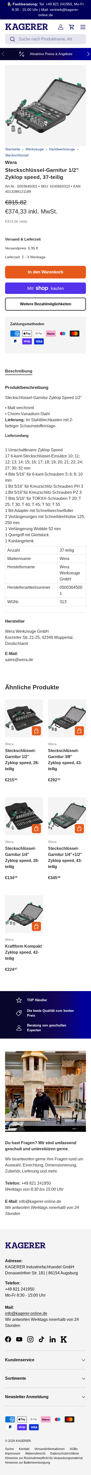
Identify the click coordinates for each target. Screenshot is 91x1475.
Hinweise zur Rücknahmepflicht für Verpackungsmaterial (44, 1458)
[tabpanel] (45, 522)
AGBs (74, 1449)
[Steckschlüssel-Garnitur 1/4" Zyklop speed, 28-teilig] (24, 816)
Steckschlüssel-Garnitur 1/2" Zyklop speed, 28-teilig (22, 759)
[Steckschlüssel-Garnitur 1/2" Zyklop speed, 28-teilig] (24, 718)
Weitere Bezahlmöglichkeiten (45, 304)
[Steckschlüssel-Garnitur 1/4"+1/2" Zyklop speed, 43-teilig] (67, 816)
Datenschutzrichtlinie (64, 1453)
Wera (11, 162)
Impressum (12, 1453)
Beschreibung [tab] (18, 371)
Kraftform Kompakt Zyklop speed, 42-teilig (23, 952)
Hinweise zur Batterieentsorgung (27, 1462)
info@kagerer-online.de (26, 1313)
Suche (9, 1449)
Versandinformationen (49, 1449)
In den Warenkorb (45, 272)
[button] (71, 27)
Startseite (12, 149)
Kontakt (24, 1449)
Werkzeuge (35, 149)
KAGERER (23, 1441)
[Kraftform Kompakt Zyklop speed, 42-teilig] (24, 914)
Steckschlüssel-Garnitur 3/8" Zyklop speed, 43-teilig (65, 759)
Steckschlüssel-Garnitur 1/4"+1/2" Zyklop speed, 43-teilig (65, 857)
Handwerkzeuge (62, 149)
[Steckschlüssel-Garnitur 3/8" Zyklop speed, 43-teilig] (67, 718)
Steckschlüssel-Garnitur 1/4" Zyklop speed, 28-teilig (22, 857)
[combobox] (45, 39)
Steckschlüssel (17, 155)
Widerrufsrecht (35, 1453)
